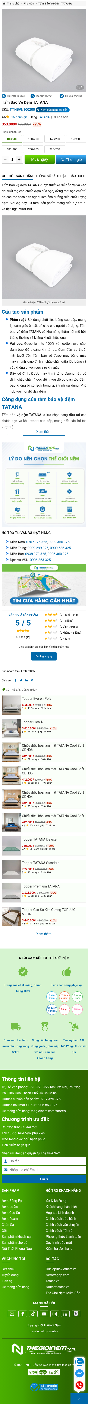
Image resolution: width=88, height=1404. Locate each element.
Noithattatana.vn (57, 1287)
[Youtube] (44, 1314)
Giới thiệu (8, 1269)
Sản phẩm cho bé (15, 1243)
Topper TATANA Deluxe (39, 839)
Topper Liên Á (32, 722)
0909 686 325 (60, 548)
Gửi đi (44, 1179)
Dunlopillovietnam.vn (61, 1269)
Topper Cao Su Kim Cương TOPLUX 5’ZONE (48, 912)
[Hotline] (79, 1385)
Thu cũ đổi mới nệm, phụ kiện (23, 1133)
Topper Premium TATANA (41, 886)
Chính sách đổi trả (59, 1231)
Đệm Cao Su (11, 1213)
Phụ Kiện (28, 3)
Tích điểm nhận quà (16, 1145)
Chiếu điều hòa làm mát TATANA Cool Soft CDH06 (53, 747)
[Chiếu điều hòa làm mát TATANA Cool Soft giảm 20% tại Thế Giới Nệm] (11, 822)
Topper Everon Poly (36, 699)
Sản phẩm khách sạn (17, 1237)
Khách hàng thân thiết (61, 1207)
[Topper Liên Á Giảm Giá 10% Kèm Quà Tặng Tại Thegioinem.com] (11, 728)
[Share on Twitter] (21, 680)
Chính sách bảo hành (61, 1219)
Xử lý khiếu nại (56, 1201)
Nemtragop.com (57, 1275)
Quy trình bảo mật (59, 1243)
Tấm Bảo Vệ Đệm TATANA (55, 3)
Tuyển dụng (10, 1275)
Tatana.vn (52, 1281)
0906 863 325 (40, 560)
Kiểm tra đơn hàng (59, 1249)
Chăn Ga (8, 1225)
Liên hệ (7, 1281)
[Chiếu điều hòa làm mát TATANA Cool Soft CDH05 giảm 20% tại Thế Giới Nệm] (11, 775)
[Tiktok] (33, 1314)
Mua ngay (39, 159)
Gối (4, 1231)
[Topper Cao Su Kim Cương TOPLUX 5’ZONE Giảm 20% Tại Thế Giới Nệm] (11, 916)
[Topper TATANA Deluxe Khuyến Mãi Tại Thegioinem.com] (11, 845)
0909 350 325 (59, 542)
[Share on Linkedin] (26, 680)
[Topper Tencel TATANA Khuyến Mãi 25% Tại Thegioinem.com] (11, 892)
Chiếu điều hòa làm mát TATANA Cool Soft (53, 816)
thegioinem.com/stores (48, 1111)
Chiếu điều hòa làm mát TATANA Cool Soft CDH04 (53, 794)
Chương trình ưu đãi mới (19, 1127)
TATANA (44, 117)
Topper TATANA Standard (40, 863)
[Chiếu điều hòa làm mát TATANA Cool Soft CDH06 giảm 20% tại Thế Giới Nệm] (11, 752)
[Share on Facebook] (15, 680)
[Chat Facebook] (79, 1374)
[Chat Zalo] (79, 1362)
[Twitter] (76, 1314)
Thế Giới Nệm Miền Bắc (63, 1293)
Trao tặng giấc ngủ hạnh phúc (23, 1139)
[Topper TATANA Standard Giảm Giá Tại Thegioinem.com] (11, 869)
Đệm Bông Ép (12, 1201)
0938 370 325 (35, 554)
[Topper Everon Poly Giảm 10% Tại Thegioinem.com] (11, 705)
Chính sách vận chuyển (62, 1225)
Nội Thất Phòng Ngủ (17, 1249)
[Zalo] (12, 1314)
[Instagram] (54, 1314)
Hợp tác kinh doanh (60, 1213)
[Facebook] (22, 1314)
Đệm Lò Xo (10, 1207)
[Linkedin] (65, 1314)
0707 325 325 (36, 542)
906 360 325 (59, 554)
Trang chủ (13, 3)
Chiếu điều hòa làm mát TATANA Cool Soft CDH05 (53, 771)
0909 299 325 (38, 548)
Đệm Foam (10, 1219)
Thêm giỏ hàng (73, 160)
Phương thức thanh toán (63, 1237)
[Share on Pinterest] (32, 680)
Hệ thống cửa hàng (15, 1287)
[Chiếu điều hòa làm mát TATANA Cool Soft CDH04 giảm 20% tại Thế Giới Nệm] (11, 799)
